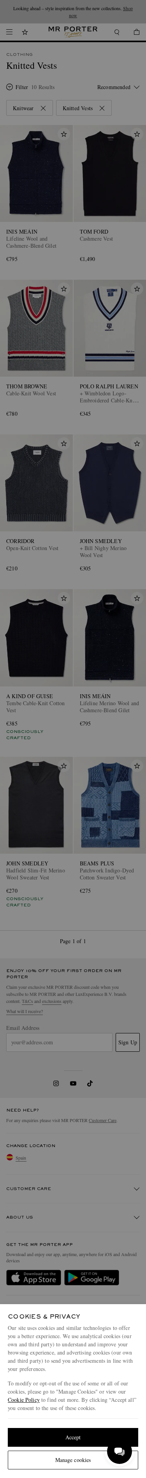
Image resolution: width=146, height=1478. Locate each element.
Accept (73, 1437)
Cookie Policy (24, 1399)
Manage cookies (73, 1460)
